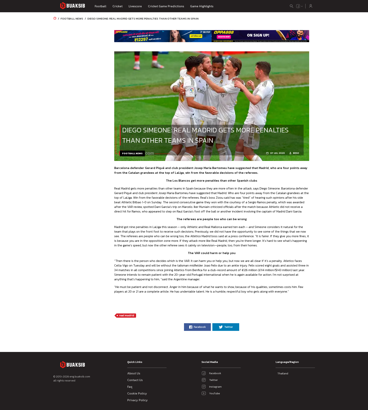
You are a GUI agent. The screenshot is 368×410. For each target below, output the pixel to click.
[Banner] (163, 36)
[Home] (54, 18)
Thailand (282, 373)
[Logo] (72, 6)
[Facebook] (298, 6)
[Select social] (299, 6)
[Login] (310, 6)
